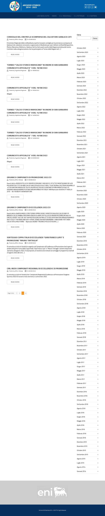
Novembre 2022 (82, 94)
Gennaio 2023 (81, 86)
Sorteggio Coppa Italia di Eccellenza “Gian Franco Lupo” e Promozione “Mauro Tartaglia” (35, 239)
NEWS (54, 16)
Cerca (79, 35)
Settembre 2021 (82, 153)
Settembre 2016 (82, 404)
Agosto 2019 (81, 257)
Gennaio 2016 (81, 438)
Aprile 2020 (80, 224)
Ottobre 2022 (81, 98)
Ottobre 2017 (81, 350)
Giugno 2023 (81, 65)
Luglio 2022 (80, 111)
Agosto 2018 (81, 308)
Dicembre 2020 (82, 190)
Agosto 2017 (81, 358)
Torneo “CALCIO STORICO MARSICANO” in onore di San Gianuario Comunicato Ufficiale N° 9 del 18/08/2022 (37, 66)
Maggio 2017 (81, 371)
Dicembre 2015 (82, 442)
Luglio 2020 (80, 211)
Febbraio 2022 (81, 132)
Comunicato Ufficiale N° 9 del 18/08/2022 (27, 87)
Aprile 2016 (80, 425)
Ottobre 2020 (81, 199)
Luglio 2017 (80, 362)
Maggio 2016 (81, 421)
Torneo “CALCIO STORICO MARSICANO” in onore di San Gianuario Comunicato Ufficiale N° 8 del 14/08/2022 (37, 111)
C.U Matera (92, 16)
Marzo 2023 (81, 77)
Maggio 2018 (81, 320)
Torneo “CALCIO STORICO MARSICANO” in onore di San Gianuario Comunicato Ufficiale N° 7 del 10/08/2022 (37, 134)
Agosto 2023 (81, 56)
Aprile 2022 (80, 123)
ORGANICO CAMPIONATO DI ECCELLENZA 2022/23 (28, 207)
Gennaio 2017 (81, 387)
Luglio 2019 (80, 262)
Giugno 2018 (81, 316)
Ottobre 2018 (81, 299)
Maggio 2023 (81, 69)
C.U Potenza (79, 16)
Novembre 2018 (82, 295)
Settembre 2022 (82, 102)
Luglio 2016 (80, 412)
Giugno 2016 (81, 417)
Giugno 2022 (81, 115)
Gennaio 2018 (81, 337)
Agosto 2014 (81, 467)
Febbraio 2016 (81, 433)
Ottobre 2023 (81, 48)
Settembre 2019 (82, 253)
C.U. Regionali (65, 16)
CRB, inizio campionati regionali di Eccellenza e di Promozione (37, 268)
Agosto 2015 (81, 459)
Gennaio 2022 (81, 136)
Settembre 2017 (82, 354)
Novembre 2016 (82, 396)
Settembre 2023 (82, 52)
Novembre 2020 (82, 195)
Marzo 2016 (81, 429)
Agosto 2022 (81, 107)
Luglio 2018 (80, 312)
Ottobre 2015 (81, 450)
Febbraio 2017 (81, 383)
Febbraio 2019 (81, 283)
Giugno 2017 (81, 366)
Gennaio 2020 (81, 236)
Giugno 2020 (81, 216)
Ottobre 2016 (81, 400)
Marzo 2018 (81, 329)
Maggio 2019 (81, 270)
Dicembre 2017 (82, 341)
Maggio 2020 (81, 220)
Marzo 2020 (81, 228)
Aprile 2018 (80, 324)
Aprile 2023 (80, 73)
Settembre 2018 (82, 304)
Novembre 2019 (82, 245)
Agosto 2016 (81, 408)
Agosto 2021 (81, 157)
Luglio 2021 (80, 161)
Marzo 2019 (81, 278)
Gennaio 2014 (81, 471)
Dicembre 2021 (82, 140)
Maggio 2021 (81, 169)
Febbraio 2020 (81, 232)
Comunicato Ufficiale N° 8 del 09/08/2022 (27, 155)
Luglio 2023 (80, 60)
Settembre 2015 (82, 454)
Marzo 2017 (81, 379)
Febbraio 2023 (81, 81)
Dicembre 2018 (82, 291)
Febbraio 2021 (81, 182)
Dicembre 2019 (82, 241)
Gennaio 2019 (81, 287)
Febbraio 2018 (81, 333)
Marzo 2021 (81, 178)
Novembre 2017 (82, 345)
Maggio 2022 (81, 119)
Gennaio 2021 (81, 186)
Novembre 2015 (82, 446)
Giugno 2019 (81, 266)
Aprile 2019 (80, 274)
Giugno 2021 (81, 165)
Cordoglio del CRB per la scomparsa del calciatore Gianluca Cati (39, 36)
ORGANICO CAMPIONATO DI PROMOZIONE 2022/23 (29, 177)
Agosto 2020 (81, 207)
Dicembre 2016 (82, 392)
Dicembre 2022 (82, 90)
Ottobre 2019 (81, 249)
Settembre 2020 (82, 203)
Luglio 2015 (80, 463)
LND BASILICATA (43, 16)
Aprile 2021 (80, 174)
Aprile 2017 (80, 375)
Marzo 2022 (81, 128)
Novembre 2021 (82, 144)
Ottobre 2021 (81, 148)
